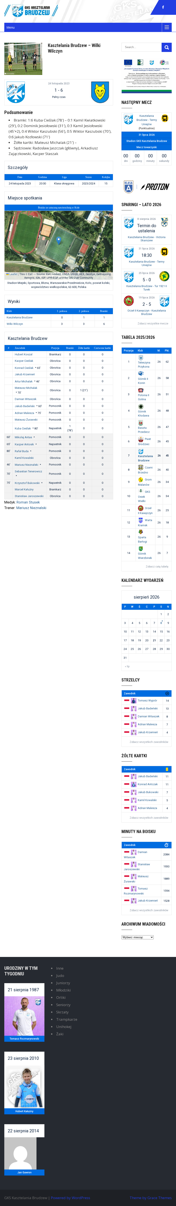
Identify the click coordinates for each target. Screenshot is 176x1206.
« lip (127, 666)
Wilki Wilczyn (15, 323)
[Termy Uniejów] (164, 119)
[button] (58, 240)
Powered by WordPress (70, 1197)
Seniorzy (63, 1004)
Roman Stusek (28, 502)
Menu (10, 27)
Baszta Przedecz (144, 429)
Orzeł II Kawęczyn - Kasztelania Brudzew (146, 312)
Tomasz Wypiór (147, 700)
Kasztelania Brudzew (20, 317)
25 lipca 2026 (147, 273)
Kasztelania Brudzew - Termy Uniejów (147, 120)
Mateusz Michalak (26, 387)
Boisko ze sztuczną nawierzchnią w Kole (58, 207)
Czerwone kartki (102, 348)
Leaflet (13, 274)
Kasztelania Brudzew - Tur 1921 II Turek (146, 287)
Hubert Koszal (23, 354)
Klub (140, 350)
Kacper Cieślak (24, 360)
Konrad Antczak (148, 784)
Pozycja (55, 348)
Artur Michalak (24, 381)
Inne (60, 968)
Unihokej (63, 1026)
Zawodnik (20, 348)
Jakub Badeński (25, 406)
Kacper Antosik (24, 444)
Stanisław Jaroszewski (29, 496)
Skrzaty (62, 1012)
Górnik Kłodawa (143, 413)
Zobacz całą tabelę (157, 566)
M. (159, 350)
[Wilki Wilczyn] (93, 92)
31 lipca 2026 (147, 248)
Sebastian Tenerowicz (28, 471)
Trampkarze (66, 1019)
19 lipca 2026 (147, 297)
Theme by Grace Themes (151, 1197)
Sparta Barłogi (142, 539)
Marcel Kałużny (24, 489)
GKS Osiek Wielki (144, 496)
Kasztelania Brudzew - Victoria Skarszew (146, 239)
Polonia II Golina (143, 397)
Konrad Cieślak (24, 368)
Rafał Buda (22, 451)
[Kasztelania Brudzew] (24, 92)
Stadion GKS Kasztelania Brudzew (146, 141)
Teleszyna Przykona (144, 364)
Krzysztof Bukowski (27, 483)
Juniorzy (63, 982)
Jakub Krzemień (25, 374)
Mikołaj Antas (23, 437)
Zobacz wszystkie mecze (153, 323)
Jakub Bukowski (148, 792)
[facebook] (163, 7)
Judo (60, 975)
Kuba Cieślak (23, 428)
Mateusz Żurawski (26, 419)
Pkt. (167, 350)
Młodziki (63, 990)
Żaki (60, 1033)
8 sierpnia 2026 (146, 219)
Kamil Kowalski (24, 457)
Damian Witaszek (25, 399)
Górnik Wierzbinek (145, 556)
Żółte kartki (84, 348)
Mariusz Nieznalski (26, 464)
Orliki (61, 997)
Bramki (70, 348)
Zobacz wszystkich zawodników (149, 742)
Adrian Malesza (24, 413)
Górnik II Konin (143, 381)
